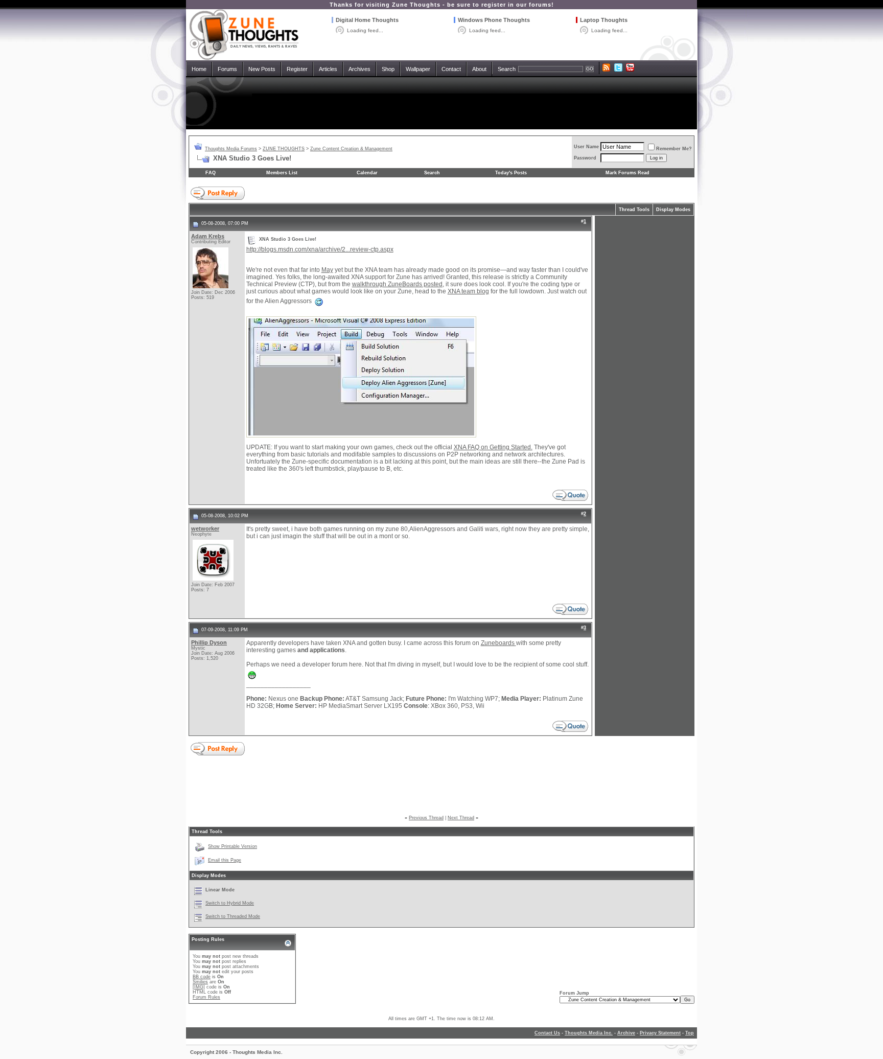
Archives (359, 69)
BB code (202, 976)
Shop (388, 69)
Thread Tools (634, 209)
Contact (451, 69)
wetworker (205, 528)
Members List (281, 172)
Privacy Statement (660, 1032)
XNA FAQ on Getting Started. (493, 447)
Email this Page (224, 860)
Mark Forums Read (627, 172)
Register (297, 69)
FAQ (210, 172)
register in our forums (516, 5)
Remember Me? (674, 148)
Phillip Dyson (209, 642)
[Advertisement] (441, 103)
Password (585, 157)
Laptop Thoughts (604, 20)
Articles (328, 69)
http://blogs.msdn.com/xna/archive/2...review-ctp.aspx (319, 249)
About (479, 69)
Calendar (367, 172)
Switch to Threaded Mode (232, 916)
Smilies (200, 981)
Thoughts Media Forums (231, 148)
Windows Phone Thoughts (494, 20)
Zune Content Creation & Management (351, 148)
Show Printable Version (232, 846)
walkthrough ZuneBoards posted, (398, 284)
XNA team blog (468, 291)
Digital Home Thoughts (367, 20)
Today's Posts (511, 172)
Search (507, 69)
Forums (227, 69)
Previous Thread (426, 817)
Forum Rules (206, 997)
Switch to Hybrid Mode (229, 903)
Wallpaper (418, 69)
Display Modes (673, 209)
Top (689, 1032)
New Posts (261, 69)
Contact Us (547, 1032)
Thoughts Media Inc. (589, 1032)
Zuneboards (498, 643)
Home (199, 69)
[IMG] (199, 986)
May (327, 269)
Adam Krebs (207, 236)
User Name (586, 146)
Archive (626, 1032)
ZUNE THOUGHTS (284, 148)
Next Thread (461, 817)
